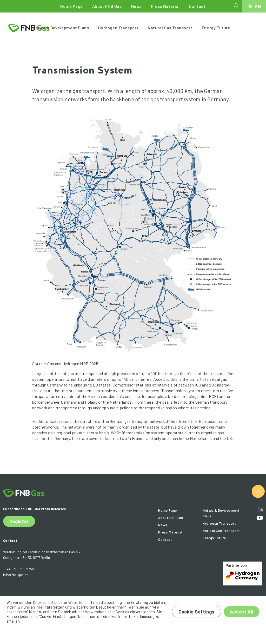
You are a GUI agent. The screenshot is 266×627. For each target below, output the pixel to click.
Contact (197, 6)
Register (19, 521)
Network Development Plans (60, 27)
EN (258, 6)
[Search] (236, 5)
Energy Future (216, 27)
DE (250, 6)
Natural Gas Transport (170, 27)
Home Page (71, 6)
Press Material (165, 6)
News (136, 6)
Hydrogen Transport (118, 27)
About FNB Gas (107, 6)
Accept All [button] (241, 612)
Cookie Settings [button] (196, 612)
